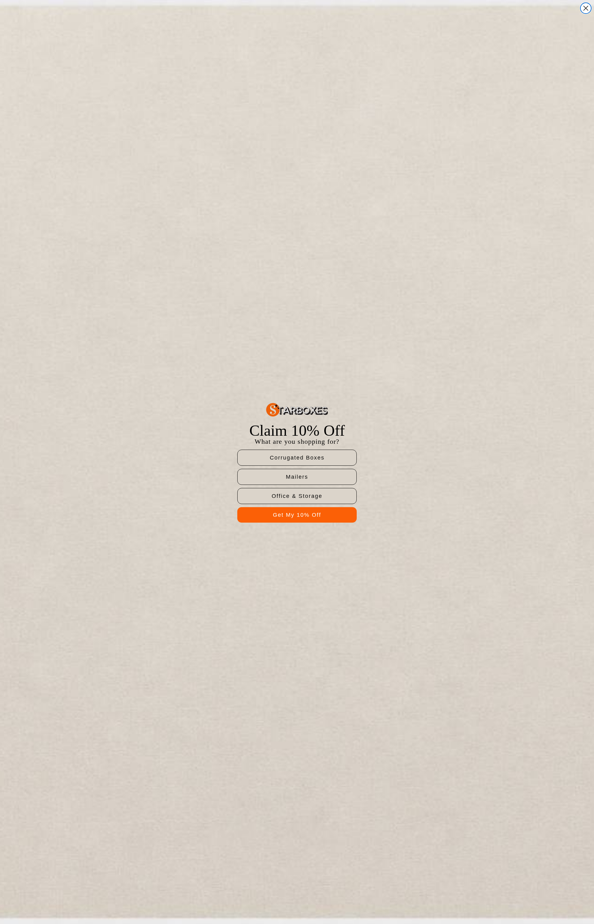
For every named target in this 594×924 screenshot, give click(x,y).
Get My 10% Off (297, 515)
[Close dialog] (586, 8)
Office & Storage (297, 496)
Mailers (297, 477)
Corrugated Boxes (297, 458)
